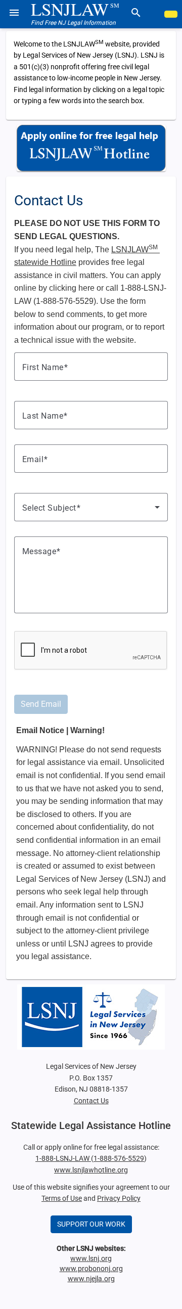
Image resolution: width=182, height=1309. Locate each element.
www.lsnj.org (91, 1258)
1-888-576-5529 (119, 1158)
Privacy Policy (119, 1198)
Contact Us (91, 1101)
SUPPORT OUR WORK (91, 1224)
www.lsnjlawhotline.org (91, 1170)
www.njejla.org (91, 1279)
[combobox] (91, 507)
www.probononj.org (91, 1269)
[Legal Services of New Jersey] (91, 1017)
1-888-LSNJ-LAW (63, 1158)
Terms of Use (61, 1198)
